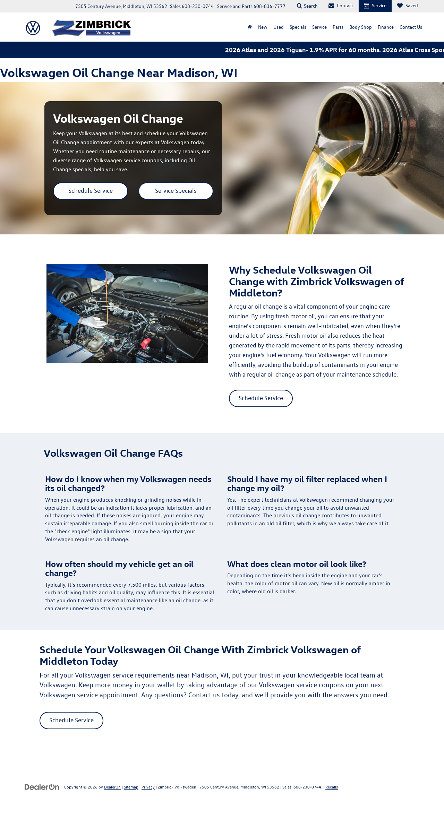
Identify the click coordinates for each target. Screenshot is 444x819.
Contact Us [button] (411, 27)
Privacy (148, 787)
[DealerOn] (42, 786)
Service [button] (319, 27)
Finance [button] (386, 27)
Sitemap (131, 787)
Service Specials (176, 190)
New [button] (262, 27)
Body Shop (360, 27)
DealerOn (112, 787)
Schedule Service (90, 190)
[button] (250, 27)
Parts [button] (338, 27)
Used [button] (278, 27)
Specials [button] (298, 27)
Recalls (331, 787)
